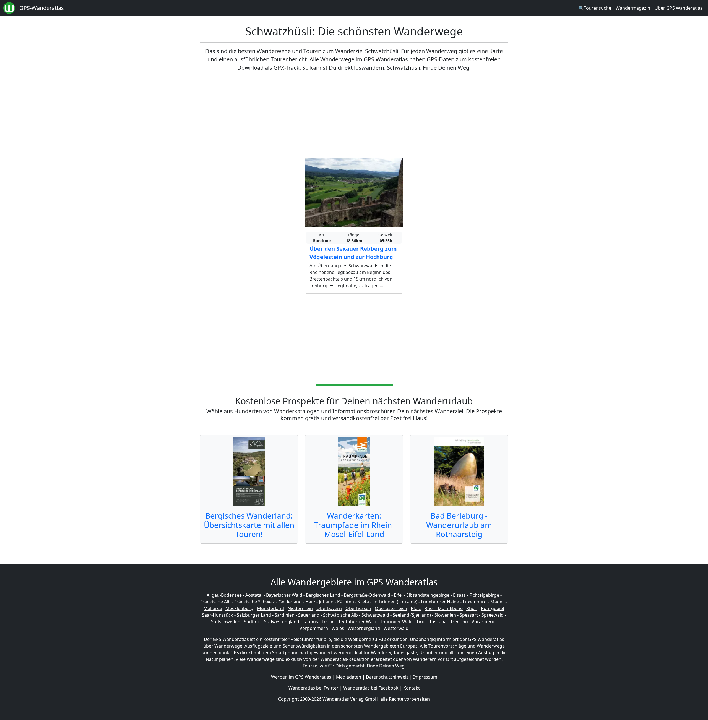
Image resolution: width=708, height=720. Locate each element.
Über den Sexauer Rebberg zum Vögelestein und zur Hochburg (353, 253)
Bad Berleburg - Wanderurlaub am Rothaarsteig (459, 524)
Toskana (438, 622)
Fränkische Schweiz (254, 602)
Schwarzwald (375, 615)
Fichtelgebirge (484, 595)
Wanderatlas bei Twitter (313, 688)
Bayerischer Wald (284, 595)
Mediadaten (348, 677)
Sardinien (285, 615)
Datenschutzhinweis (387, 677)
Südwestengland (281, 622)
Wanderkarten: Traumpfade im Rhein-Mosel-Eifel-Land (354, 524)
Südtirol (252, 622)
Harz (310, 602)
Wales (338, 628)
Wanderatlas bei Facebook (371, 688)
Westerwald (396, 628)
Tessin (328, 622)
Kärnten (345, 602)
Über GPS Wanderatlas (678, 8)
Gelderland (290, 602)
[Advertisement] (354, 115)
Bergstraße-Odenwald (367, 595)
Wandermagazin (633, 8)
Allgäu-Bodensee (224, 595)
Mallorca (213, 608)
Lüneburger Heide (440, 602)
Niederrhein (300, 608)
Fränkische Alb (215, 602)
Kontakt (411, 688)
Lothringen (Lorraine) (395, 602)
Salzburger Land (254, 615)
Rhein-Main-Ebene (444, 608)
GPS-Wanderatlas (41, 8)
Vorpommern (314, 628)
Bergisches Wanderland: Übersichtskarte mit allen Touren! (249, 524)
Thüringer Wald (396, 622)
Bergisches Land (323, 595)
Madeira (499, 602)
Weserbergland (364, 628)
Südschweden (225, 622)
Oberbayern (329, 608)
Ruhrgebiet (492, 608)
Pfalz (416, 608)
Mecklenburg (239, 608)
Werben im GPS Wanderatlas (301, 677)
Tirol (421, 622)
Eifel (398, 595)
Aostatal (253, 595)
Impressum (425, 677)
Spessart (469, 615)
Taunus (310, 622)
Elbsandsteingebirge (427, 595)
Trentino (459, 622)
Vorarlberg (483, 622)
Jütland (326, 602)
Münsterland (270, 608)
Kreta (363, 602)
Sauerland (308, 615)
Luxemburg (475, 602)
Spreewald (492, 615)
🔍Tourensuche (594, 8)
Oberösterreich (391, 608)
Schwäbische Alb (340, 615)
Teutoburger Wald (357, 622)
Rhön (471, 608)
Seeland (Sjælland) (412, 615)
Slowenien (445, 615)
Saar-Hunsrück (217, 615)
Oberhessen (358, 608)
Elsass (459, 595)
